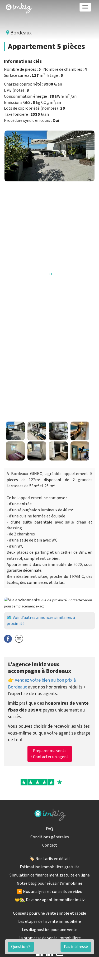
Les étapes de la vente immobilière (49, 921)
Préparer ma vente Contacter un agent (50, 754)
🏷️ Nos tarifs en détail (49, 859)
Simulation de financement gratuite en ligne (50, 875)
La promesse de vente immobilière (49, 938)
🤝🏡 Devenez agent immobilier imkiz (50, 900)
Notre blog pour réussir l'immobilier (49, 883)
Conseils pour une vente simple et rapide (49, 913)
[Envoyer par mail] (19, 638)
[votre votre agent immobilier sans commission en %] (19, 7)
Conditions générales (49, 837)
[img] (18, 8)
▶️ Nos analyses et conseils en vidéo (49, 892)
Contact (49, 845)
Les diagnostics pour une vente (49, 930)
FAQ (49, 829)
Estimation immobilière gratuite (49, 867)
